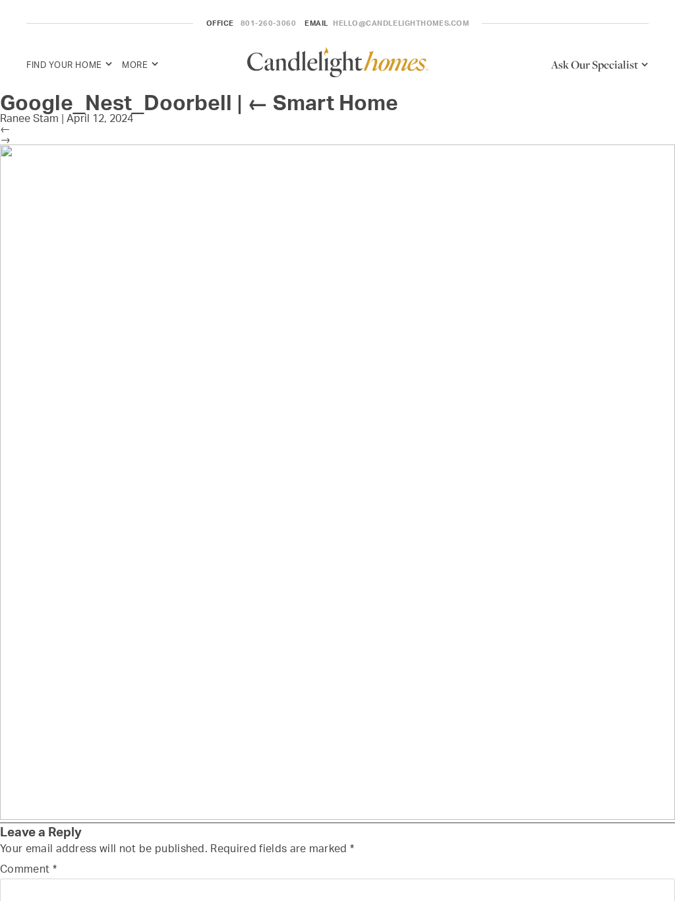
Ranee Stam (29, 118)
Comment (28, 868)
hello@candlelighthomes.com (401, 23)
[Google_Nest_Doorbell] (337, 816)
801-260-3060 (269, 23)
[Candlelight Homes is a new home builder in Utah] (337, 64)
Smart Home (322, 102)
